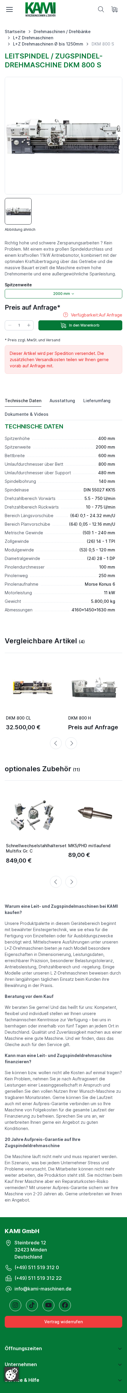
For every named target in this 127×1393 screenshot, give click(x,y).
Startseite (15, 31)
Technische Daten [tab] (23, 400)
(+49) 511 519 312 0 (36, 1267)
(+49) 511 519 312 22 (38, 1278)
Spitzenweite (18, 284)
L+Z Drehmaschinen (33, 37)
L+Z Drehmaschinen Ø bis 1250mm (48, 43)
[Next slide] (71, 743)
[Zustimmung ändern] (11, 1374)
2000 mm (61, 293)
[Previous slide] (56, 743)
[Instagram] (15, 1305)
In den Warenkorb (84, 325)
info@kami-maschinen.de (42, 1289)
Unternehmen (21, 1364)
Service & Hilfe (22, 1380)
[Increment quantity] (28, 325)
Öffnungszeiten (23, 1348)
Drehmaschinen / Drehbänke (62, 31)
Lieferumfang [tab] (96, 400)
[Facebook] (65, 1305)
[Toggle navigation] (9, 9)
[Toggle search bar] (101, 9)
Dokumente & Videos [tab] (26, 414)
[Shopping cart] (115, 9)
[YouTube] (48, 1305)
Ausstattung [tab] (62, 400)
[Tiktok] (32, 1305)
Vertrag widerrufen (63, 1321)
